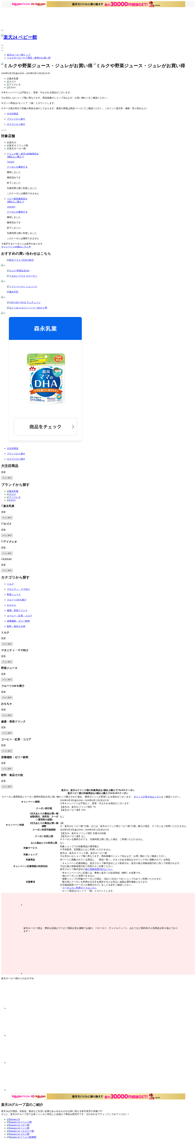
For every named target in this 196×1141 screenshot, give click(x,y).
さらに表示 (7, 478)
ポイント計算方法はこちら (147, 797)
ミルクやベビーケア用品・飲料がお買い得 (29, 58)
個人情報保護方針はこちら (99, 869)
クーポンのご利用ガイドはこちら (79, 888)
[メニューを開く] (2, 30)
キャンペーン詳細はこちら (16, 247)
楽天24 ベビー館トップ (18, 55)
